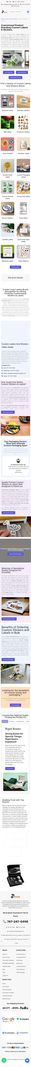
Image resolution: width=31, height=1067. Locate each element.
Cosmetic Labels (23, 153)
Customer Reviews (7, 995)
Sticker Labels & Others (11, 19)
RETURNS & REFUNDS (8, 963)
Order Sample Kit (7, 989)
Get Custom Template (8, 992)
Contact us (5, 975)
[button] (28, 12)
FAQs (4, 972)
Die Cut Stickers (7, 218)
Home (2, 19)
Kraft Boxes (19, 960)
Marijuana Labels (7, 261)
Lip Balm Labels (7, 239)
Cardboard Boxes (21, 954)
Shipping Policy (7, 966)
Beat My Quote (6, 998)
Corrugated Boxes (21, 957)
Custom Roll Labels (23, 196)
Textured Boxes (20, 969)
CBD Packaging (20, 972)
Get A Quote (6, 986)
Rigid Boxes (19, 963)
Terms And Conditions (8, 960)
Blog (4, 969)
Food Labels (23, 218)
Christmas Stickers (23, 132)
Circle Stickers (8, 153)
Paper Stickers (23, 261)
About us (5, 954)
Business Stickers (23, 110)
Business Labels (7, 110)
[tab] (5, 721)
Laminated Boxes (20, 966)
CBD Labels (7, 132)
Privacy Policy (6, 957)
